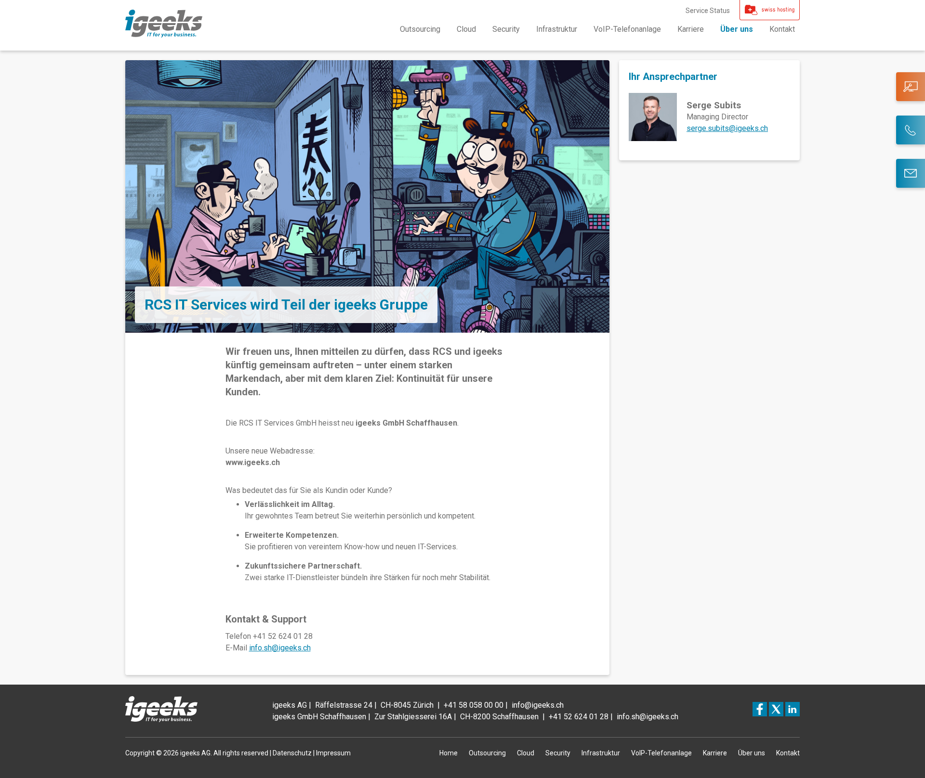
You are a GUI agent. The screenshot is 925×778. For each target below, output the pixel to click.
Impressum (333, 753)
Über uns (736, 29)
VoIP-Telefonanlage (627, 29)
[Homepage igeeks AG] (163, 34)
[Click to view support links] (910, 86)
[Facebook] (760, 709)
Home (448, 753)
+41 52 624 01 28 (578, 716)
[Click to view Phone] (910, 130)
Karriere (690, 29)
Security (506, 29)
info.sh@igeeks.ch (280, 647)
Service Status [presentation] (708, 10)
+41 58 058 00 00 (473, 705)
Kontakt (782, 29)
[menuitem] (420, 29)
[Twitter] (776, 709)
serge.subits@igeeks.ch (727, 128)
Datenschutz (292, 753)
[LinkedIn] (792, 709)
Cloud (466, 29)
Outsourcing (420, 29)
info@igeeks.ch (538, 705)
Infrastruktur (556, 29)
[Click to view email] (910, 173)
